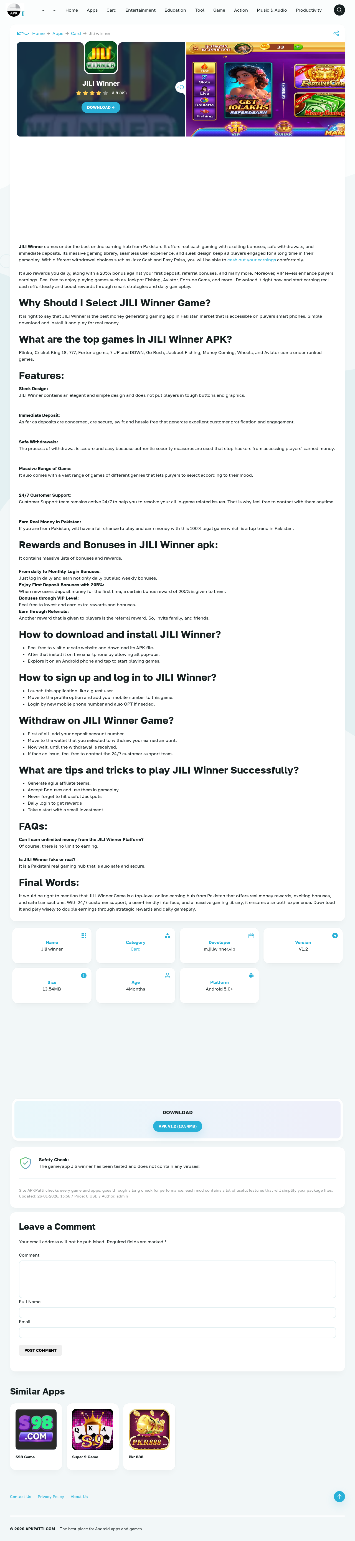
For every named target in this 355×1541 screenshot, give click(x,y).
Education (175, 10)
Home (71, 10)
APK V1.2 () (178, 1126)
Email (25, 1321)
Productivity (309, 10)
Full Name (29, 1301)
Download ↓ (101, 107)
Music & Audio (272, 10)
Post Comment (40, 1350)
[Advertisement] (177, 197)
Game (219, 10)
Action (241, 10)
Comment (29, 1255)
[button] (339, 10)
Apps (92, 10)
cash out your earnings (252, 259)
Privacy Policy (51, 1496)
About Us (79, 1496)
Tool (199, 10)
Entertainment (140, 10)
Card (111, 10)
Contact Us (20, 1496)
